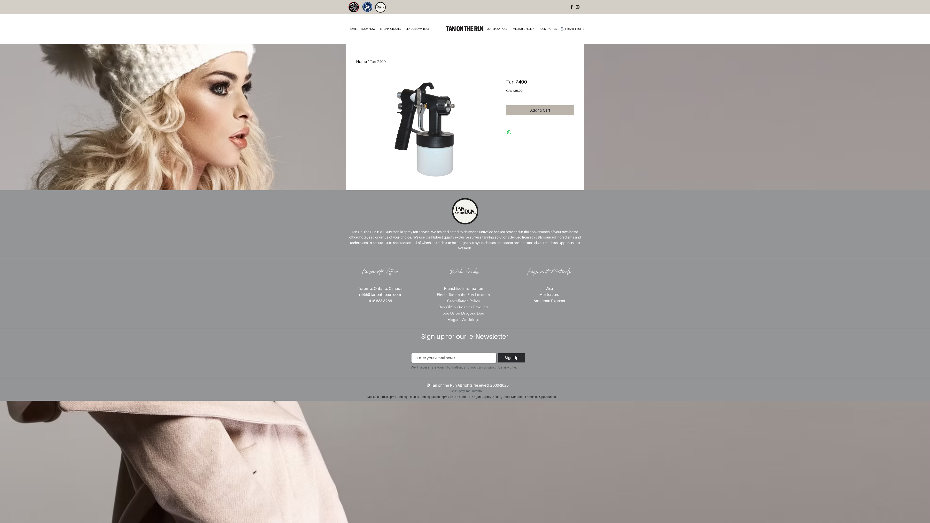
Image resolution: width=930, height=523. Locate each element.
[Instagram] (577, 7)
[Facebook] (571, 7)
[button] (368, 29)
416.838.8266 (380, 300)
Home (361, 61)
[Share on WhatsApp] (509, 132)
